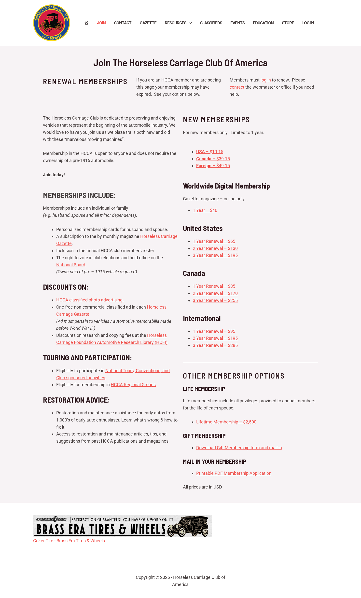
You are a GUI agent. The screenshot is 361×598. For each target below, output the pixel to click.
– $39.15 (213, 158)
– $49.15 (213, 165)
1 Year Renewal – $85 (214, 286)
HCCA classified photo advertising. (90, 299)
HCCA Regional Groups (133, 384)
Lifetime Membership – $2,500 (226, 421)
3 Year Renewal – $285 (215, 345)
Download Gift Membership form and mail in (239, 447)
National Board (70, 264)
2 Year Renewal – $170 (215, 293)
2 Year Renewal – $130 (215, 248)
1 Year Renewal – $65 (214, 241)
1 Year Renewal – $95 (214, 331)
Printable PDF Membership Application (233, 473)
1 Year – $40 (205, 210)
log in (266, 79)
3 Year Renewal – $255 (215, 300)
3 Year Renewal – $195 (215, 255)
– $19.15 (209, 151)
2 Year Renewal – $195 (215, 338)
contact (237, 87)
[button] (189, 22)
